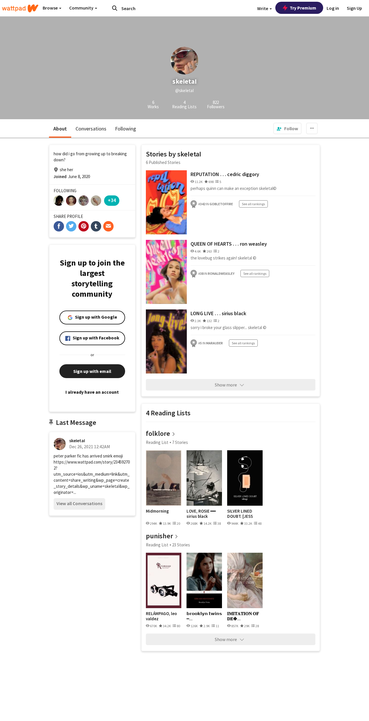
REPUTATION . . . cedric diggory (225, 174)
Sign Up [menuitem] (354, 8)
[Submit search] (114, 8)
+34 (112, 200)
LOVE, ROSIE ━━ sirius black (201, 514)
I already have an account (92, 392)
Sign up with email (92, 371)
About (60, 128)
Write (263, 8)
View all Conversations (79, 503)
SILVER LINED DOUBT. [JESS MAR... (240, 514)
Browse (51, 8)
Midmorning (157, 511)
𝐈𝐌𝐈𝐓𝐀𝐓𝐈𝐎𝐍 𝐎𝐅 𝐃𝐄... (243, 616)
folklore (158, 433)
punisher (159, 535)
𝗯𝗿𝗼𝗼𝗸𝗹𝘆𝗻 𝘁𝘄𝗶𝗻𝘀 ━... (204, 616)
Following (125, 128)
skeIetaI (77, 440)
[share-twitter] (71, 226)
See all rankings (253, 204)
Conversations (91, 128)
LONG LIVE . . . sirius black (218, 313)
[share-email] (108, 226)
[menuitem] (287, 128)
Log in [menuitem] (333, 8)
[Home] (20, 8)
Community (81, 8)
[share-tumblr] (96, 226)
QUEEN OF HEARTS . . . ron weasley (229, 243)
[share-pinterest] (83, 226)
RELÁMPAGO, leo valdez (161, 616)
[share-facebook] (59, 226)
